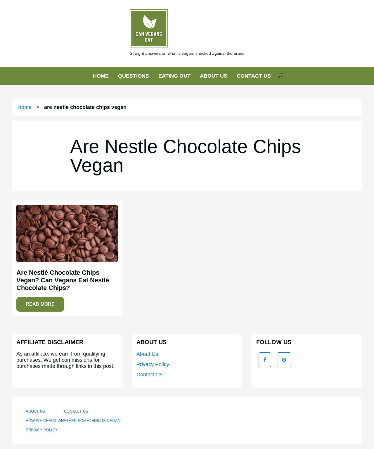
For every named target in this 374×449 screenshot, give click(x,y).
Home (25, 107)
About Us (147, 354)
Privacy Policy (152, 364)
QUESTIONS (133, 76)
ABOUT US (213, 76)
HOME (101, 76)
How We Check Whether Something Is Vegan (73, 421)
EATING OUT (174, 76)
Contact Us (149, 375)
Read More (40, 304)
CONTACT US (254, 76)
